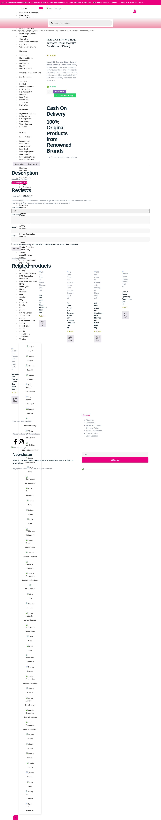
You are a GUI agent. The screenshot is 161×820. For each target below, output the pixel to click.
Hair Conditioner (32, 31)
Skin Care (23, 8)
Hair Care (21, 31)
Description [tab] (20, 164)
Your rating (17, 207)
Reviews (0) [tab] (33, 164)
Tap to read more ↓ (19, 183)
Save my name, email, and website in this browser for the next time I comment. (46, 244)
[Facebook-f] (15, 441)
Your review (17, 214)
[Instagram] (21, 441)
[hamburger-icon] (41, 8)
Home (14, 31)
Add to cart (60, 91)
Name (15, 227)
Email (14, 236)
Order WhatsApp (66, 95)
